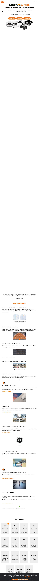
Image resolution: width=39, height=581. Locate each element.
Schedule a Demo (27, 18)
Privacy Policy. (28, 576)
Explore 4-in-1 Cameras (6, 391)
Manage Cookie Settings (23, 579)
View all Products (12, 18)
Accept (14, 579)
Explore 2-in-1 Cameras (6, 412)
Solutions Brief (19, 18)
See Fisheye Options (5, 432)
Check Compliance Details (7, 503)
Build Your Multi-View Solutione (7, 478)
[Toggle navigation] (36, 2)
